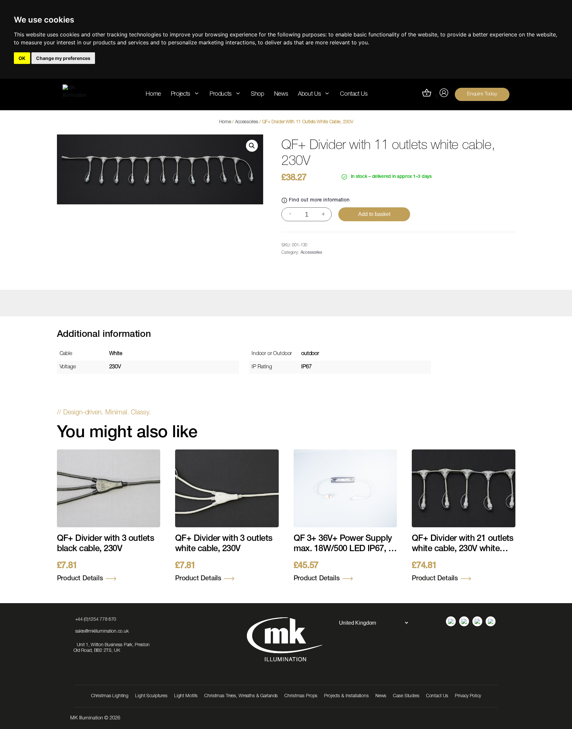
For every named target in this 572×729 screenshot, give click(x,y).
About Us (309, 94)
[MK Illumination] (79, 94)
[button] (252, 146)
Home (153, 94)
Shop (257, 94)
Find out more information (319, 200)
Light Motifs (186, 696)
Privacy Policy (468, 696)
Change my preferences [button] (63, 58)
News (281, 94)
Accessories (246, 122)
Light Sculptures (151, 696)
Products (221, 94)
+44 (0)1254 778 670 (96, 619)
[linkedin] (451, 621)
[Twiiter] (491, 621)
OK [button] (22, 58)
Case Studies (406, 696)
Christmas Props (300, 696)
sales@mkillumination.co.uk (102, 631)
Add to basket (374, 214)
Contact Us (353, 94)
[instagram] (464, 621)
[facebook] (477, 621)
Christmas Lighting (109, 696)
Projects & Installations (346, 696)
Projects (180, 94)
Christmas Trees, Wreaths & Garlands (241, 696)
